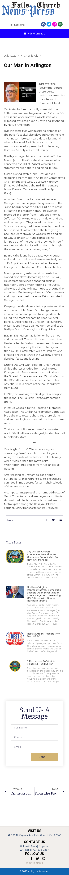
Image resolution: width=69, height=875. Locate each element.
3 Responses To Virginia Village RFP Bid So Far (41, 662)
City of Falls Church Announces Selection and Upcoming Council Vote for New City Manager (43, 555)
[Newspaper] (60, 24)
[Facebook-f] (31, 858)
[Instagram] (54, 24)
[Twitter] (49, 24)
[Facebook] (43, 24)
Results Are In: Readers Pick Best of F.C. (43, 635)
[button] (17, 24)
